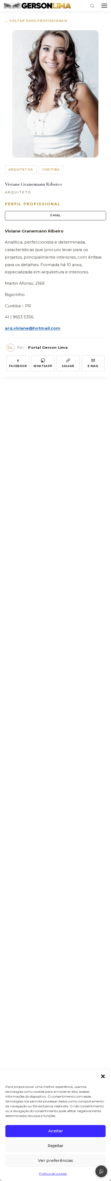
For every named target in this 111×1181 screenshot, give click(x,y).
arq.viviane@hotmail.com (32, 328)
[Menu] (104, 5)
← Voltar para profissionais (36, 21)
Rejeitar (56, 1145)
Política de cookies (53, 1174)
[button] (103, 1076)
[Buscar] (92, 5)
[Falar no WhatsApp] (101, 1171)
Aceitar (55, 1130)
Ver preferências (55, 1160)
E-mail (55, 215)
